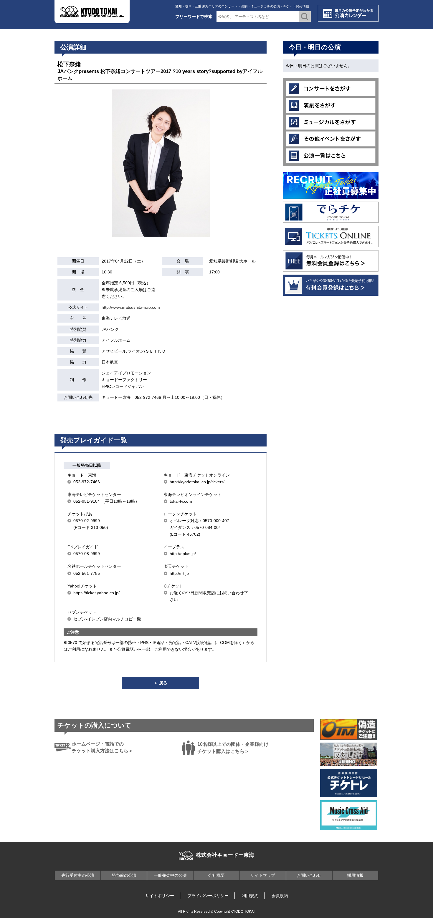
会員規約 (280, 895)
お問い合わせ (309, 875)
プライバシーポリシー (208, 895)
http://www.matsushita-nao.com (131, 307)
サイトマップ (262, 875)
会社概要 (216, 875)
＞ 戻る (160, 682)
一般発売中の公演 (170, 875)
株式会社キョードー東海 (225, 855)
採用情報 (355, 875)
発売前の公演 (124, 875)
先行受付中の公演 (77, 875)
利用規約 (250, 895)
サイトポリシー (159, 895)
